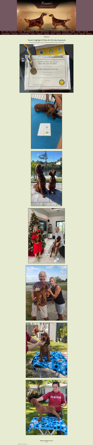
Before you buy (13, 31)
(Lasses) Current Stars (55, 31)
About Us (37, 31)
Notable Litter (82, 33)
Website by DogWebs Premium (46, 440)
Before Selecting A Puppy (29, 31)
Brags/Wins (73, 31)
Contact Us (52, 33)
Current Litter (85, 31)
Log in (46, 442)
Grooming (20, 31)
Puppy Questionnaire (6, 33)
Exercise (7, 31)
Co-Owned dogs (65, 31)
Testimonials (46, 33)
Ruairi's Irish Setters (24, 444)
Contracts (33, 33)
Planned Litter (89, 33)
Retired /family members (67, 33)
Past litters (79, 31)
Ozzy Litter (76, 33)
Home (3, 31)
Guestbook (58, 33)
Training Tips (39, 33)
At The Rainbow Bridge (24, 33)
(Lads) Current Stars (45, 31)
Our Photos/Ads (14, 33)
